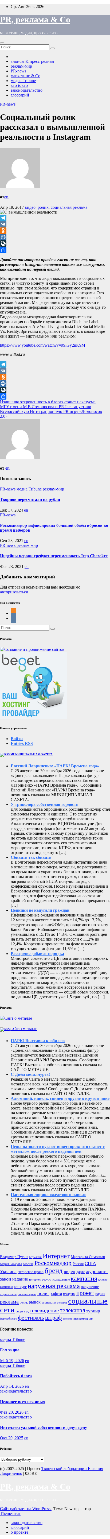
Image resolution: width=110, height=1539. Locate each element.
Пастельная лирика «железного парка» (48, 1194)
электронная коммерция (78, 1318)
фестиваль (31, 1317)
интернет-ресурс (40, 1279)
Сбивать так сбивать (31, 857)
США (90, 1263)
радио (100, 1294)
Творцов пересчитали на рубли (30, 499)
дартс (80, 1272)
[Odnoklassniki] (55, 230)
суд (26, 1311)
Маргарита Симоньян (88, 1257)
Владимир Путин (14, 1257)
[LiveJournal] (55, 243)
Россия (78, 1264)
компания (6, 1287)
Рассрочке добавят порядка (37, 953)
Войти (17, 738)
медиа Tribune (23, 80)
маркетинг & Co (25, 76)
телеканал (72, 1310)
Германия (35, 1257)
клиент (102, 1279)
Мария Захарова (11, 1264)
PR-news (18, 71)
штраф (53, 1317)
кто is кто (19, 85)
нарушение (90, 1287)
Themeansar (10, 1513)
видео (30, 207)
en (6, 197)
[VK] (55, 224)
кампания (84, 1278)
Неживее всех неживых (22, 1401)
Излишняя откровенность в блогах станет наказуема (48, 402)
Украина (8, 1271)
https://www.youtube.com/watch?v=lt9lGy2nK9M (42, 345)
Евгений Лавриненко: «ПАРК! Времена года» (55, 766)
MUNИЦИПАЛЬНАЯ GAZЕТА (31, 754)
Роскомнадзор (53, 1263)
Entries (22, 743)
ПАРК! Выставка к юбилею (38, 1040)
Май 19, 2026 (12, 1360)
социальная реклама (69, 207)
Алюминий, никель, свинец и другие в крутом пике (60, 1098)
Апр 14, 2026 (12, 1386)
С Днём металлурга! (30, 1074)
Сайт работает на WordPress (26, 1508)
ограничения (8, 1294)
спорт (19, 1311)
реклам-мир (21, 66)
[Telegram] (55, 218)
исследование (61, 1279)
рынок (35, 1302)
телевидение (44, 1310)
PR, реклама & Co (35, 19)
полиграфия (49, 1293)
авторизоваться (14, 592)
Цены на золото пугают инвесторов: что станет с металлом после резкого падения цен (58, 1149)
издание (20, 1279)
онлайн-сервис (27, 1294)
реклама (9, 1302)
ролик (43, 207)
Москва (28, 1264)
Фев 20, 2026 (11, 1412)
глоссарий (20, 95)
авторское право (31, 1272)
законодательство (26, 90)
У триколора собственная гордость (44, 804)
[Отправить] (55, 250)
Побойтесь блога (16, 1376)
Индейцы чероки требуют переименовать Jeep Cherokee (54, 556)
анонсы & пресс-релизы (32, 61)
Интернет (56, 1255)
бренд (54, 1271)
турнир (93, 1310)
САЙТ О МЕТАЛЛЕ (23, 1029)
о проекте (19, 1532)
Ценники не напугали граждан (40, 910)
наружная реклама (54, 1285)
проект (85, 1293)
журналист (97, 1271)
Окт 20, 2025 (11, 1438)
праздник (69, 1294)
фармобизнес (8, 1318)
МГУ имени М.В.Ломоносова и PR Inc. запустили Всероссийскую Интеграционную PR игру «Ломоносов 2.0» (51, 411)
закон (5, 1279)
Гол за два (9, 1350)
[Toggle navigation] (2, 43)
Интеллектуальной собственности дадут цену (43, 1427)
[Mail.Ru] (55, 237)
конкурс (20, 1287)
